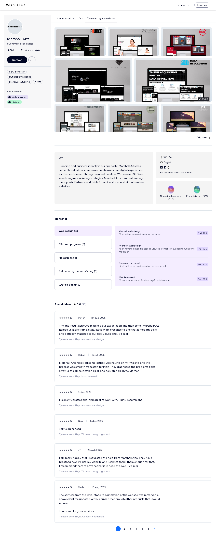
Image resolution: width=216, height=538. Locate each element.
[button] (80, 41)
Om (81, 18)
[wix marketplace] (15, 5)
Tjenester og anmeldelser (101, 18)
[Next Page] (154, 528)
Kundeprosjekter (66, 18)
